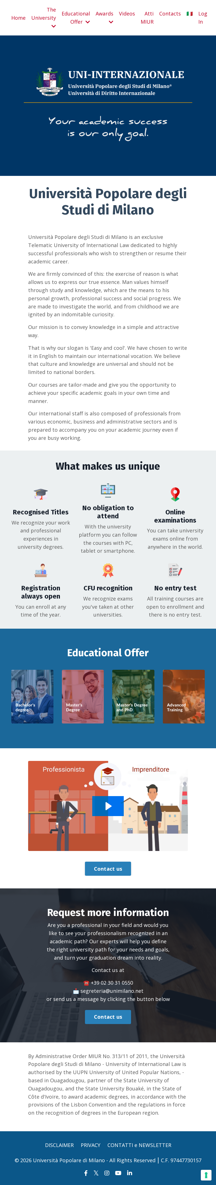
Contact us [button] (108, 868)
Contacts (170, 13)
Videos (127, 13)
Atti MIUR (147, 17)
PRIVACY (90, 1145)
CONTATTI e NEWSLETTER (139, 1145)
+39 (112, 982)
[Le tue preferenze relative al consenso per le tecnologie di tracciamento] (206, 1175)
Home (18, 17)
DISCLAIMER (59, 1145)
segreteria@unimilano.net (111, 990)
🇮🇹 (189, 13)
